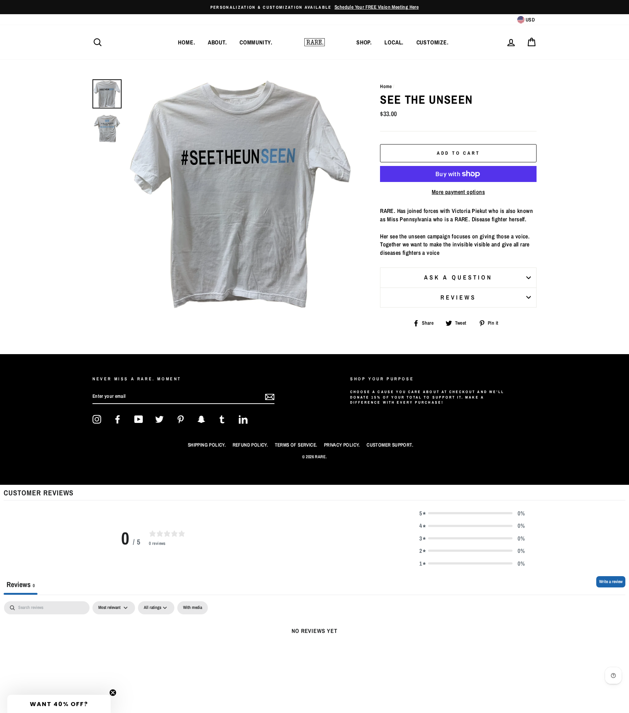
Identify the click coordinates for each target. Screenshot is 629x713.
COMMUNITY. (256, 42)
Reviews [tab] (21, 584)
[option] (314, 7)
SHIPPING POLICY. (207, 444)
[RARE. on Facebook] (117, 419)
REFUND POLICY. (250, 444)
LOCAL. (394, 42)
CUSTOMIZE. (432, 42)
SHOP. (364, 42)
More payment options (458, 192)
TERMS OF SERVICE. (296, 444)
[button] (472, 513)
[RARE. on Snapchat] (201, 419)
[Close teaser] (112, 692)
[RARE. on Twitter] (159, 419)
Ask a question (458, 277)
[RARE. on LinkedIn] (243, 419)
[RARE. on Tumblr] (222, 419)
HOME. (186, 42)
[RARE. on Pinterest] (180, 419)
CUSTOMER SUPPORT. (390, 444)
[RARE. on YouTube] (138, 419)
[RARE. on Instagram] (96, 419)
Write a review (610, 582)
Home (386, 86)
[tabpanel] (314, 655)
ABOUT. (217, 42)
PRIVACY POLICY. (342, 444)
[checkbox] (192, 607)
